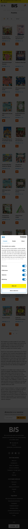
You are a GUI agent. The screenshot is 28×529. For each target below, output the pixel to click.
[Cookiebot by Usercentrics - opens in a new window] (20, 237)
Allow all (14, 286)
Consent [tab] (5, 241)
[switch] (24, 270)
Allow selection (14, 290)
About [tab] (23, 241)
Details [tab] (14, 241)
